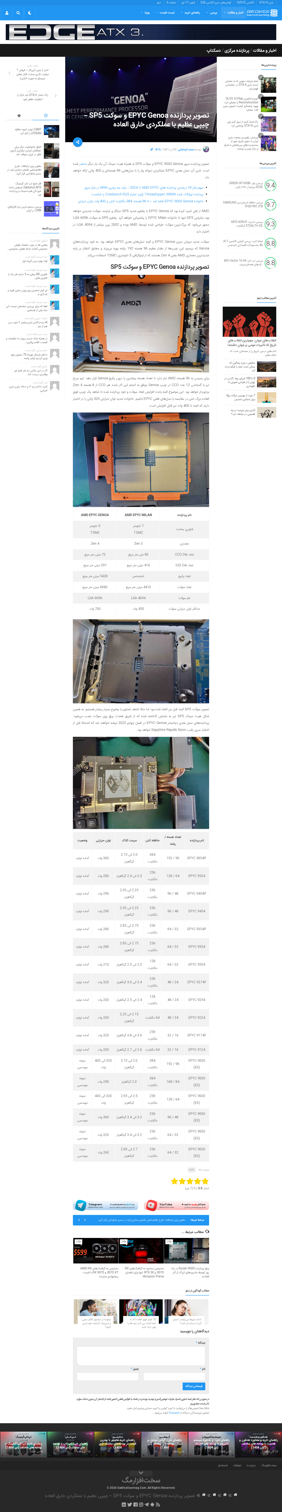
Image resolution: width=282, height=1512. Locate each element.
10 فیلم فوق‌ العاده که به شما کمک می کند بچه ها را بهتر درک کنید (142, 1323)
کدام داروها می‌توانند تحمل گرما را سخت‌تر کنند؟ (187, 1321)
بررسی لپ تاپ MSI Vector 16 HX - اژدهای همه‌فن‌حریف (243, 263)
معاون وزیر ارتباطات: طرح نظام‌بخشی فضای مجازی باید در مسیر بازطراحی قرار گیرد (24, 170)
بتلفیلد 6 (171, 2)
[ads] (141, 32)
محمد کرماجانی (186, 149)
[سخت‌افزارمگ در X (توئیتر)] (129, 1504)
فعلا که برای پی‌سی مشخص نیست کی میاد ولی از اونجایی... (26, 308)
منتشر (83, 164)
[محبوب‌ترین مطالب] (19, 116)
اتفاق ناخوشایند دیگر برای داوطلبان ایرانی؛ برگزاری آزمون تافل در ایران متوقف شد (25, 151)
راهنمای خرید (192, 12)
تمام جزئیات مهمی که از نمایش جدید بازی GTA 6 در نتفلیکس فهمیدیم (241, 85)
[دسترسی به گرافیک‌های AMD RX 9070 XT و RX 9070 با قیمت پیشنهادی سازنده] (95, 1250)
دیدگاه (200, 1343)
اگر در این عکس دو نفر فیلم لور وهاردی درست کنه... (30, 372)
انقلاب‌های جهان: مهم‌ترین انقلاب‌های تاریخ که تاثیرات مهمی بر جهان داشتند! (252, 343)
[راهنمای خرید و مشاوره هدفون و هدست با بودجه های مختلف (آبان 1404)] (258, 1445)
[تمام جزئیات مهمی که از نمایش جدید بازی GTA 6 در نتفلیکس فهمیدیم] (268, 85)
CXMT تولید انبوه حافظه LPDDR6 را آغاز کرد (28, 131)
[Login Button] (6, 13)
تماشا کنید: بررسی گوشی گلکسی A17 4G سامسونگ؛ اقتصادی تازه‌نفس (243, 243)
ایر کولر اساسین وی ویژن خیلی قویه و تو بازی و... (27, 292)
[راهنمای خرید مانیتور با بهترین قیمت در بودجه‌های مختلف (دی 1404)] (117, 1445)
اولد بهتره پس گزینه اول (34, 261)
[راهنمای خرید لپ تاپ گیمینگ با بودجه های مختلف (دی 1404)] (23, 1445)
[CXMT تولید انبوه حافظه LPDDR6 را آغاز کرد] (51, 131)
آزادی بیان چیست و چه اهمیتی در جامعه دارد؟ (243, 412)
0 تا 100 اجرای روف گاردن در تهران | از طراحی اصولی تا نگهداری (239, 382)
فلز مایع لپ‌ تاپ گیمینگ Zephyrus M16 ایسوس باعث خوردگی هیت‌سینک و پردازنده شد (139, 1221)
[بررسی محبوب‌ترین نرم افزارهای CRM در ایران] (51, 209)
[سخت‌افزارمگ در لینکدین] (124, 1504)
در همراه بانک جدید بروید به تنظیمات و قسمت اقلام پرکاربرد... (26, 340)
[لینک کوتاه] (151, 149)
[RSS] (158, 1504)
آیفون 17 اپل (188, 2)
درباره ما (251, 1465)
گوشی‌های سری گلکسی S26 (215, 2)
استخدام (223, 1465)
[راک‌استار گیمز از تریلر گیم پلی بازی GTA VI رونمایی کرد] (268, 124)
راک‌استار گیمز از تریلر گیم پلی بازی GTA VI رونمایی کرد (242, 124)
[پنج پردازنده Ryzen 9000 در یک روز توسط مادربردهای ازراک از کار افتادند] (186, 1250)
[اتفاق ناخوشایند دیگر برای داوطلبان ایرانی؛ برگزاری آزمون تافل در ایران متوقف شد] (51, 151)
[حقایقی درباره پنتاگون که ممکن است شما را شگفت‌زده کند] (266, 366)
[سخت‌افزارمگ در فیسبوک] (136, 1504)
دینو (159, 2)
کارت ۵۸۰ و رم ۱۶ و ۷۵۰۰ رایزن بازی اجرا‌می (28, 389)
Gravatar (174, 1413)
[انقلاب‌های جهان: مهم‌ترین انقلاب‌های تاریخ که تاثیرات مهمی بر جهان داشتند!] (249, 322)
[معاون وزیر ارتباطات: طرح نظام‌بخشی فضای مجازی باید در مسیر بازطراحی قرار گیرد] (51, 170)
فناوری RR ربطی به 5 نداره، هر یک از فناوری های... (27, 276)
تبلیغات (237, 1465)
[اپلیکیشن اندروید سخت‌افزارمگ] (152, 1504)
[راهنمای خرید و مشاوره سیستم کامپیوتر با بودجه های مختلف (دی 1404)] (211, 1445)
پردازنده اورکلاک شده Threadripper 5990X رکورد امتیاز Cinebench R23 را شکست (147, 194)
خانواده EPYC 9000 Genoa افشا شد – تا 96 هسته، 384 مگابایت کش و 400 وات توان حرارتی (140, 201)
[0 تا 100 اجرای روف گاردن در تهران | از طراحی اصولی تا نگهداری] (266, 382)
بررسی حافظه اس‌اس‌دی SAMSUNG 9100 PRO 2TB (243, 204)
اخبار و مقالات (235, 12)
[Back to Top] (141, 1473)
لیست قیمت (167, 12)
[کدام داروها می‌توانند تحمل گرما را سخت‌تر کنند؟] (186, 1311)
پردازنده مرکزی (236, 50)
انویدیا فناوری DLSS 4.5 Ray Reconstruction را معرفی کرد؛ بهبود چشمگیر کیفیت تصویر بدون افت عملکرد (240, 104)
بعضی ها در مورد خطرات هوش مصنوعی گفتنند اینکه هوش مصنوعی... (27, 247)
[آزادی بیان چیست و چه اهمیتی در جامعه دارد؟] (266, 412)
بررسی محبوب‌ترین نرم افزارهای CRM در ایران (24, 209)
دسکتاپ (214, 50)
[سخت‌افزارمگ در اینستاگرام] (141, 1504)
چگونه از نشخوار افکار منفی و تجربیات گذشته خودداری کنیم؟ (96, 1323)
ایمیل (135, 1369)
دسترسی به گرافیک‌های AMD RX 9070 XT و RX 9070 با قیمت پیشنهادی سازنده (99, 1272)
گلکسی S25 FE (245, 2)
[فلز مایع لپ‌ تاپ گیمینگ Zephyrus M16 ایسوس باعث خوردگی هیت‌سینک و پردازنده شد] (51, 189)
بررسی (213, 12)
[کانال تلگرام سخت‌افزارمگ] (147, 1504)
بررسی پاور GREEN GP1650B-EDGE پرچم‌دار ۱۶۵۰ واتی (246, 185)
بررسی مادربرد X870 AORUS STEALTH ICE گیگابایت (247, 224)
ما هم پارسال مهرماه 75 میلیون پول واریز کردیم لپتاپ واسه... (29, 356)
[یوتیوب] (176, 1205)
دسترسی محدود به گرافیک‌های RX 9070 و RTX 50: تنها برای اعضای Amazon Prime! (144, 1272)
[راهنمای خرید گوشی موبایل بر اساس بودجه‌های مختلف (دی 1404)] (164, 1445)
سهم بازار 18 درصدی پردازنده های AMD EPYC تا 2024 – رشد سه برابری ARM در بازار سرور (143, 187)
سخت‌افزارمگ (268, 1465)
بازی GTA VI (266, 2)
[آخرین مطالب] (46, 116)
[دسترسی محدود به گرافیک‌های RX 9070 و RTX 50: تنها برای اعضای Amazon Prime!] (141, 1250)
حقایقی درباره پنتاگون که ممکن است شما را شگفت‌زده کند (240, 367)
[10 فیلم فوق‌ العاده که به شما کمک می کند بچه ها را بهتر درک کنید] (141, 1311)
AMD (191, 1170)
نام (202, 1369)
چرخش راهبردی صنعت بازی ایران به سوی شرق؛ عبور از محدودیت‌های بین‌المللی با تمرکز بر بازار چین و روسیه (241, 143)
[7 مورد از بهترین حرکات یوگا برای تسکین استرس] (266, 397)
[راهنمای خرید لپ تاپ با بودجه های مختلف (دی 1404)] (70, 1445)
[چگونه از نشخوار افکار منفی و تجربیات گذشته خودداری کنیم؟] (95, 1311)
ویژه (147, 12)
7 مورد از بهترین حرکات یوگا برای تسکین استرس (240, 397)
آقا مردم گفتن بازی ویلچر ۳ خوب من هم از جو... (27, 324)
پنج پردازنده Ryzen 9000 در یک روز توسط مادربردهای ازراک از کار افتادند (190, 1272)
